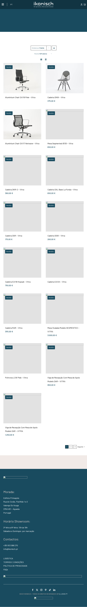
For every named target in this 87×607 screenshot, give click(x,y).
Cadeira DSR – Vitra (13, 235)
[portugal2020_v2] (42, 576)
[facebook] (33, 590)
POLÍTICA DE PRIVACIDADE (15, 566)
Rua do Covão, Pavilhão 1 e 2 (15, 501)
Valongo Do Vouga (11, 505)
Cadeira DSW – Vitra (56, 235)
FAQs (5, 569)
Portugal (7, 512)
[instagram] (41, 590)
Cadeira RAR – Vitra (13, 328)
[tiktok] (50, 590)
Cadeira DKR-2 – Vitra (14, 189)
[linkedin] (54, 590)
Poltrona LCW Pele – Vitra (16, 377)
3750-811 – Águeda (11, 509)
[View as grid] (41, 59)
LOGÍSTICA (8, 558)
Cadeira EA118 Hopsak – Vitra (17, 282)
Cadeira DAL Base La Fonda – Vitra (62, 189)
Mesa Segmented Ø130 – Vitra (60, 143)
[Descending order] (54, 48)
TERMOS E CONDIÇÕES (13, 562)
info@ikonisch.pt (10, 549)
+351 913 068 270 (10, 545)
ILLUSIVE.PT (63, 594)
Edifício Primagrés (11, 498)
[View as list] (46, 59)
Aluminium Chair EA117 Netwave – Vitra (22, 143)
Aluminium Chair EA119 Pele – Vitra (20, 97)
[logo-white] (43, 3)
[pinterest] (46, 590)
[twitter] (37, 590)
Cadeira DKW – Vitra (56, 97)
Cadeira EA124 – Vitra (56, 282)
